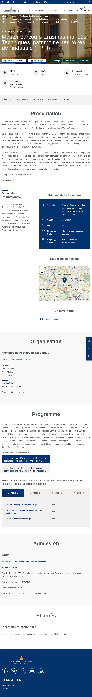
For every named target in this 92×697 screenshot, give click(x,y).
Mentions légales (8, 685)
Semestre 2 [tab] (35, 493)
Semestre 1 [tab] (13, 493)
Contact (5, 689)
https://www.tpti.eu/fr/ (10, 180)
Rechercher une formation (35, 10)
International (36, 2)
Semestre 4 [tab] (79, 493)
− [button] (42, 272)
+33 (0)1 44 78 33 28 (14, 386)
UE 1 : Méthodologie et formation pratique (22, 505)
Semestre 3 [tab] (57, 493)
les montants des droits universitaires (30, 562)
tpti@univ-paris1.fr (16, 392)
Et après (65, 99)
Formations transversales (70, 10)
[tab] (26, 459)
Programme (38, 99)
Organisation (22, 99)
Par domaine (53, 10)
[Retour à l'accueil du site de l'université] (21, 660)
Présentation (7, 99)
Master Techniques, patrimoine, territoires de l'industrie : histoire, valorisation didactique (40, 19)
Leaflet (69, 299)
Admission (52, 99)
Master (46, 16)
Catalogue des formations (30, 16)
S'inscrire (47, 2)
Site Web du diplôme (51, 319)
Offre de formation (9, 16)
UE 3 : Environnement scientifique (19, 519)
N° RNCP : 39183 (9, 568)
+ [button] (42, 268)
